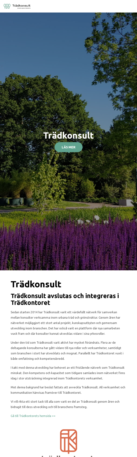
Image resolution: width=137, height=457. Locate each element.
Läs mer (68, 147)
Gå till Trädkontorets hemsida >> (33, 415)
